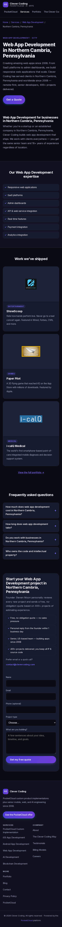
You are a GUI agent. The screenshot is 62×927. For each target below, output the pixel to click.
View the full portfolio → (31, 472)
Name (8, 677)
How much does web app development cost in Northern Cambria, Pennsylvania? (27, 510)
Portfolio (36, 11)
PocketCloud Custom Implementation (13, 831)
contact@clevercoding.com (20, 664)
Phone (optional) (13, 704)
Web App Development (32, 22)
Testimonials (39, 843)
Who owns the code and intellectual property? (26, 553)
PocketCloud (10, 11)
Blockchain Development (15, 863)
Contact (7, 889)
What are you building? (16, 729)
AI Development (11, 857)
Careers (37, 856)
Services (24, 11)
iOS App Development (14, 837)
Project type (11, 717)
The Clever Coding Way (44, 836)
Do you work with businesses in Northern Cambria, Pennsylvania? (25, 539)
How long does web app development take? (27, 526)
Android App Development (16, 844)
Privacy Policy (10, 896)
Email (8, 690)
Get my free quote (20, 759)
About (36, 830)
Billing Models (39, 850)
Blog (5, 883)
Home (5, 22)
